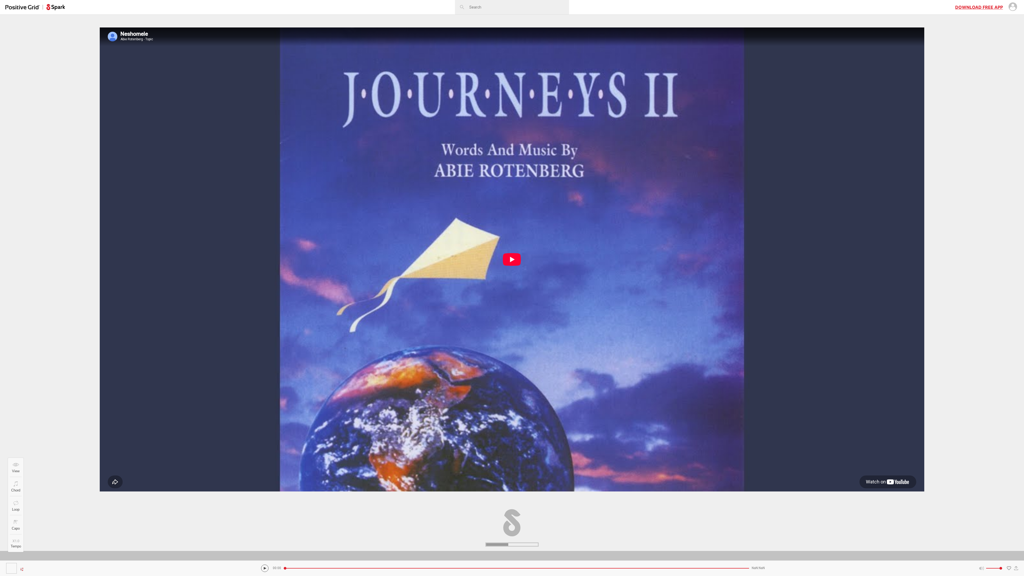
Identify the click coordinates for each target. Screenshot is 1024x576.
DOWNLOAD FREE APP (979, 7)
